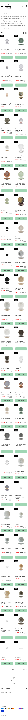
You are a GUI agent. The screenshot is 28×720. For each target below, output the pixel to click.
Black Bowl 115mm (5, 236)
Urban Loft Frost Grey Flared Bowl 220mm (6, 129)
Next (24, 669)
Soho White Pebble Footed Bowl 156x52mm (6, 157)
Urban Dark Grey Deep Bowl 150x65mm (6, 367)
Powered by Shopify (5, 717)
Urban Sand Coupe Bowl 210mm (19, 237)
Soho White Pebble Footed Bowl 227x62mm (20, 315)
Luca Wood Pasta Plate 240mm (19, 629)
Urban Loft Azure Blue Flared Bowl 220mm (6, 393)
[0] (25, 6)
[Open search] (19, 6)
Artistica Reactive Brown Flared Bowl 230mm (20, 210)
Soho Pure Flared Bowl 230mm (20, 263)
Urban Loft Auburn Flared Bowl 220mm (6, 184)
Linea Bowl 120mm (6, 469)
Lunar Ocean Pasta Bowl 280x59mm (20, 470)
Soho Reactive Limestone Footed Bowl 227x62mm (5, 315)
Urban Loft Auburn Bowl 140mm (20, 393)
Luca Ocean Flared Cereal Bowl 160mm (6, 549)
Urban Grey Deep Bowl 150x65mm (20, 445)
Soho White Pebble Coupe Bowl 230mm (6, 342)
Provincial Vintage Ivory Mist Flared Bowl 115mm (6, 76)
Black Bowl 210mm (6, 288)
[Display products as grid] (23, 33)
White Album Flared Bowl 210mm (20, 656)
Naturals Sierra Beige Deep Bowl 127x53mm (6, 103)
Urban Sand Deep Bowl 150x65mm (5, 419)
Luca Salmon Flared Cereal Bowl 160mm (20, 575)
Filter (5, 32)
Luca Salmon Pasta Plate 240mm (6, 603)
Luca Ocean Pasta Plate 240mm (19, 549)
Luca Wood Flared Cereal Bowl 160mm (20, 603)
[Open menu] (2, 6)
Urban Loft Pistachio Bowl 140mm (6, 209)
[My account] (22, 6)
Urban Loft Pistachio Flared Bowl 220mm (20, 184)
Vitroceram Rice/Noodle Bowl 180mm (19, 497)
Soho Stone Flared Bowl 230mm (19, 289)
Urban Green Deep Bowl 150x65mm (19, 419)
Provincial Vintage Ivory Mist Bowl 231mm (19, 130)
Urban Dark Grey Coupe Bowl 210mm (20, 342)
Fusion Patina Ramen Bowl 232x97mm (20, 103)
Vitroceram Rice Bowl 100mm (6, 656)
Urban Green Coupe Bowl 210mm (20, 50)
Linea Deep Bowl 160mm (19, 367)
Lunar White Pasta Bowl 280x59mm (6, 523)
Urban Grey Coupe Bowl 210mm (5, 445)
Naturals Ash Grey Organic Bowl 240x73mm (19, 76)
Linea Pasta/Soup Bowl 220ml (19, 156)
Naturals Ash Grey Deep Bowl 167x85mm (6, 50)
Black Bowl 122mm (6, 262)
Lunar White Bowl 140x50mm (19, 523)
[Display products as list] (26, 33)
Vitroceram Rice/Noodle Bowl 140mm (5, 630)
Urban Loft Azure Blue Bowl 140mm (6, 496)
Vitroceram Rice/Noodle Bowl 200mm (5, 576)
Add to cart (7, 57)
